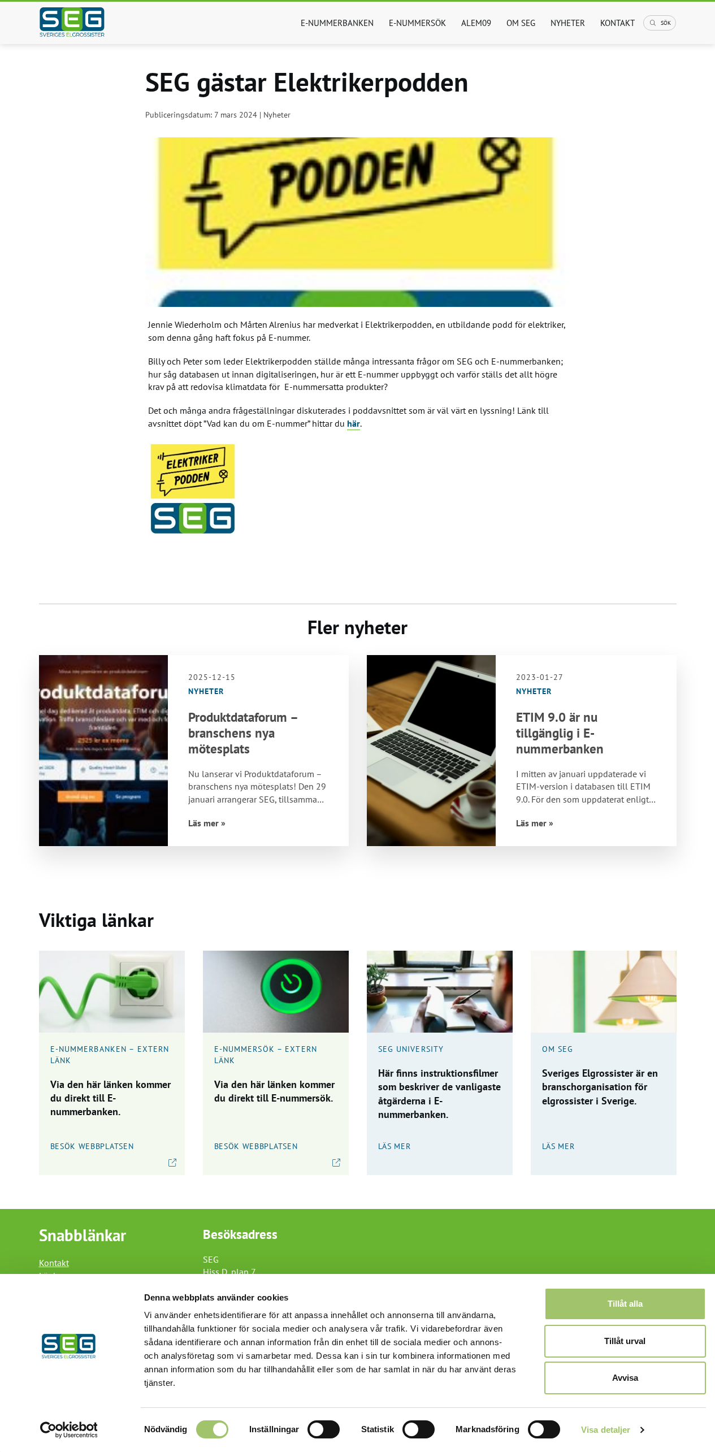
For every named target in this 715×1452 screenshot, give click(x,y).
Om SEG (520, 23)
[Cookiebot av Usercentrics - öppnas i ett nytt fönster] (68, 1429)
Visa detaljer (605, 1429)
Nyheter (568, 23)
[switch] (323, 1429)
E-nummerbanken (337, 23)
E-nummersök (417, 23)
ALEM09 (476, 23)
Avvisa (625, 1377)
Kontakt (617, 23)
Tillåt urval (624, 1341)
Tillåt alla (625, 1303)
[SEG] (84, 22)
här (353, 423)
